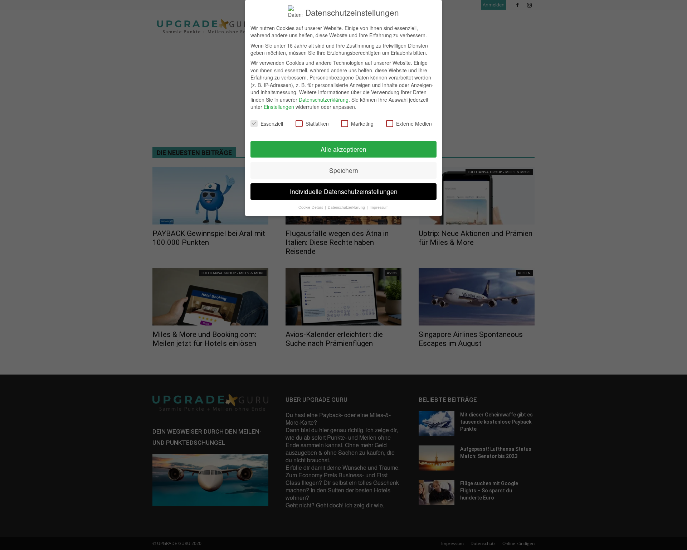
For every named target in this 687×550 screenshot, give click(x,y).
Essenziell (271, 123)
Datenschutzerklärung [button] (347, 207)
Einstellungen (279, 106)
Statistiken (317, 123)
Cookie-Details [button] (311, 207)
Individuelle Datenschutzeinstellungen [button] (344, 191)
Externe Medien (414, 123)
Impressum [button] (379, 207)
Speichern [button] (343, 170)
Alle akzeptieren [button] (343, 149)
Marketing (362, 123)
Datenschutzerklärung (324, 99)
